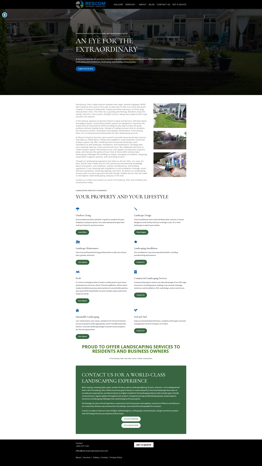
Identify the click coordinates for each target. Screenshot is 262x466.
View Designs (141, 232)
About (78, 457)
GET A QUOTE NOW (131, 425)
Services (130, 4)
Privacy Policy (116, 457)
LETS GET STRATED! (131, 419)
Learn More (82, 232)
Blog (152, 4)
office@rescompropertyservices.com (92, 451)
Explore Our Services (85, 69)
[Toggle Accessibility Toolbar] (4, 14)
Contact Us (163, 4)
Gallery (118, 4)
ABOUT (142, 4)
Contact (104, 457)
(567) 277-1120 (82, 446)
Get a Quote (179, 4)
